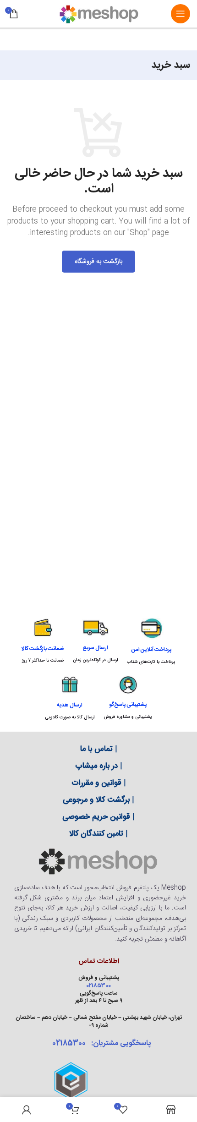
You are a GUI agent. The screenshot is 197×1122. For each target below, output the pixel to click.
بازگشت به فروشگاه (98, 261)
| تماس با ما (98, 749)
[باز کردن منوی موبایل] (180, 14)
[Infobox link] (151, 641)
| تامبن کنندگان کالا (98, 833)
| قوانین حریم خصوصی (98, 816)
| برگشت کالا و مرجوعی (98, 800)
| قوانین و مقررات (98, 783)
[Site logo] (98, 14)
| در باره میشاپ (98, 766)
